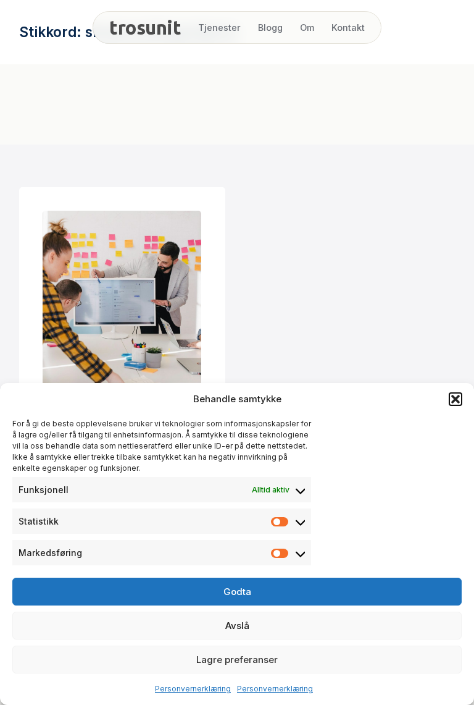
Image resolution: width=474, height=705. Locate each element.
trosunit (145, 27)
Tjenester (219, 27)
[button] (455, 399)
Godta (237, 591)
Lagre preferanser (237, 659)
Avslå (237, 625)
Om (307, 27)
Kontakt (348, 27)
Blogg (270, 27)
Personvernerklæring (193, 688)
